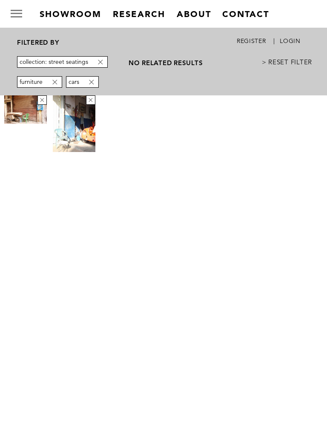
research (139, 14)
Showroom (70, 14)
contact (245, 14)
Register (251, 41)
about (194, 14)
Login (290, 41)
